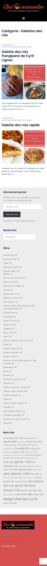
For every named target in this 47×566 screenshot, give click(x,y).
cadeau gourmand (11, 445)
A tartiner (7, 363)
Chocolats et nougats (12, 286)
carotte (34, 445)
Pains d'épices (9, 302)
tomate (38, 494)
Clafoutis (7, 383)
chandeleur (8, 449)
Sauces (6, 423)
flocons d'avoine (15, 458)
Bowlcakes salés (10, 259)
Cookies (6, 290)
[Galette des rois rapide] (23, 147)
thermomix (23, 494)
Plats (5, 336)
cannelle (25, 445)
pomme (17, 478)
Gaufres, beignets (10, 395)
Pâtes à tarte (8, 333)
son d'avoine (8, 495)
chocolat (22, 448)
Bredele (6, 274)
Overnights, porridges (12, 415)
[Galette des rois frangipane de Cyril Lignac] (23, 82)
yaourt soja (10, 503)
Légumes (25, 469)
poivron (9, 478)
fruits (8, 462)
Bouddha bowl (9, 313)
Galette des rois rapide (21, 125)
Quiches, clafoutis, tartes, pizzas (16, 340)
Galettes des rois (9, 47)
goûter (23, 462)
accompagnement (13, 438)
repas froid (21, 482)
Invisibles (7, 407)
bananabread (30, 438)
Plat (34, 474)
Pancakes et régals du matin (15, 419)
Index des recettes (11, 267)
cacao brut (34, 441)
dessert (18, 452)
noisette (36, 470)
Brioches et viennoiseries (13, 278)
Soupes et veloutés (11, 352)
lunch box (10, 469)
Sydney (23, 562)
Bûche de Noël (9, 282)
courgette (8, 452)
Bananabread (8, 255)
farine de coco (19, 455)
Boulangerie (8, 317)
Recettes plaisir (25, 47)
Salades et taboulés (11, 348)
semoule (26, 490)
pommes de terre (28, 478)
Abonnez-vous (12, 214)
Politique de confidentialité (13, 536)
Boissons (7, 375)
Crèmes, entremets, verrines (14, 387)
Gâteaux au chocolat (11, 298)
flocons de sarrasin (31, 458)
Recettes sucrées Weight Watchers (17, 360)
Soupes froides (9, 356)
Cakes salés (8, 325)
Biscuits (6, 371)
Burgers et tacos (10, 321)
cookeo (35, 449)
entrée (29, 452)
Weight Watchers (20, 499)
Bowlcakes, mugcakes (12, 379)
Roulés (6, 344)
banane (10, 441)
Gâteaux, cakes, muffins (13, 391)
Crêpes (6, 263)
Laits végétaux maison (12, 411)
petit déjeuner (16, 473)
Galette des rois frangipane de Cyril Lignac (18, 56)
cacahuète (21, 442)
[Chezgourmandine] (23, 8)
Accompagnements (11, 309)
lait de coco (25, 466)
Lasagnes (7, 329)
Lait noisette (37, 466)
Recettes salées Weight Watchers (17, 306)
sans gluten (19, 485)
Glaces (6, 399)
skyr (37, 490)
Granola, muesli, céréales (13, 403)
